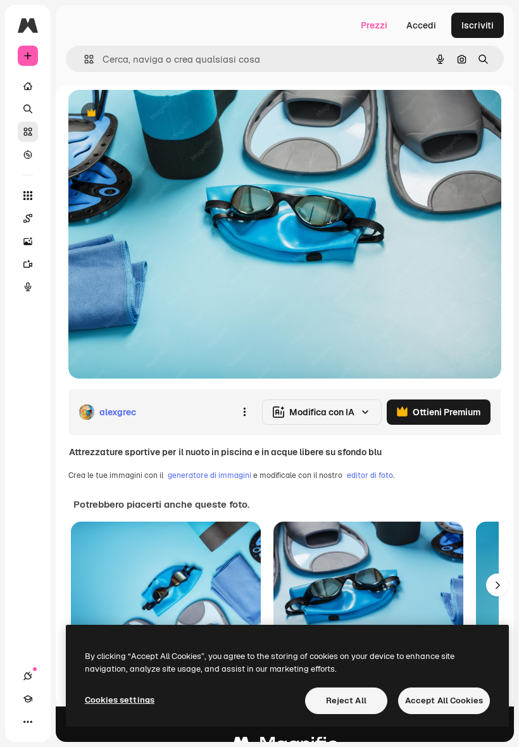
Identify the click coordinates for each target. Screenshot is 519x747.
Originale (152, 114)
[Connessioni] (28, 676)
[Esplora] (28, 154)
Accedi (421, 25)
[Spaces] (28, 218)
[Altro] (28, 722)
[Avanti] (497, 585)
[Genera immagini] (28, 241)
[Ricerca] (28, 109)
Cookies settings (119, 699)
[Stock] (28, 132)
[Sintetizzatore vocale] (28, 287)
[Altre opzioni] (244, 412)
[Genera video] (28, 264)
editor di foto (370, 475)
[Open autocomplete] (83, 59)
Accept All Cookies (444, 700)
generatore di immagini (209, 475)
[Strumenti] (28, 195)
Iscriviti (477, 25)
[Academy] (28, 699)
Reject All (346, 700)
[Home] (28, 86)
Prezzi (374, 25)
